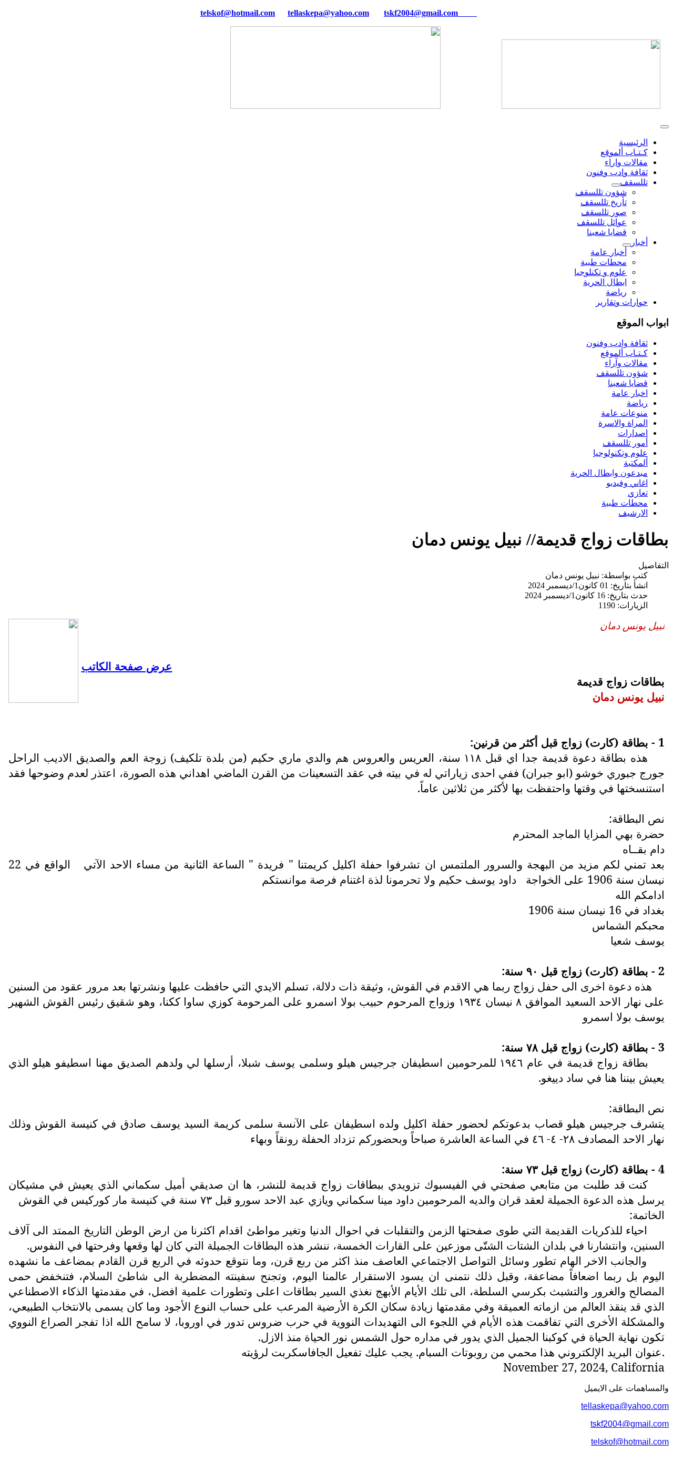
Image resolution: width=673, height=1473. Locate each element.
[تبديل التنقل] (664, 126)
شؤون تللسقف (601, 192)
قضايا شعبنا (607, 232)
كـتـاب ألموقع (624, 152)
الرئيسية (633, 142)
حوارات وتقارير (622, 302)
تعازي (638, 492)
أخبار (639, 242)
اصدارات (633, 432)
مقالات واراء (626, 162)
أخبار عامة (608, 252)
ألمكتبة (636, 462)
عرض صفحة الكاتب (126, 665)
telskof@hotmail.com (630, 1441)
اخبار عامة (629, 392)
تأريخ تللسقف (603, 202)
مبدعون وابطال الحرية (609, 472)
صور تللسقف (604, 212)
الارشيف (633, 512)
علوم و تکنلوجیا (600, 272)
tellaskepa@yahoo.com (328, 12)
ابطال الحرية (605, 282)
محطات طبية (603, 262)
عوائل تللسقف (602, 222)
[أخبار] (627, 245)
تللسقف (634, 182)
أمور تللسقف (625, 442)
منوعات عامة (624, 412)
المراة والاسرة (623, 422)
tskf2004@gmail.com (421, 12)
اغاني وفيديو (627, 482)
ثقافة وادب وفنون (617, 172)
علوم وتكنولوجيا (620, 452)
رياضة (616, 292)
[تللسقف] (615, 185)
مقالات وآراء (626, 363)
